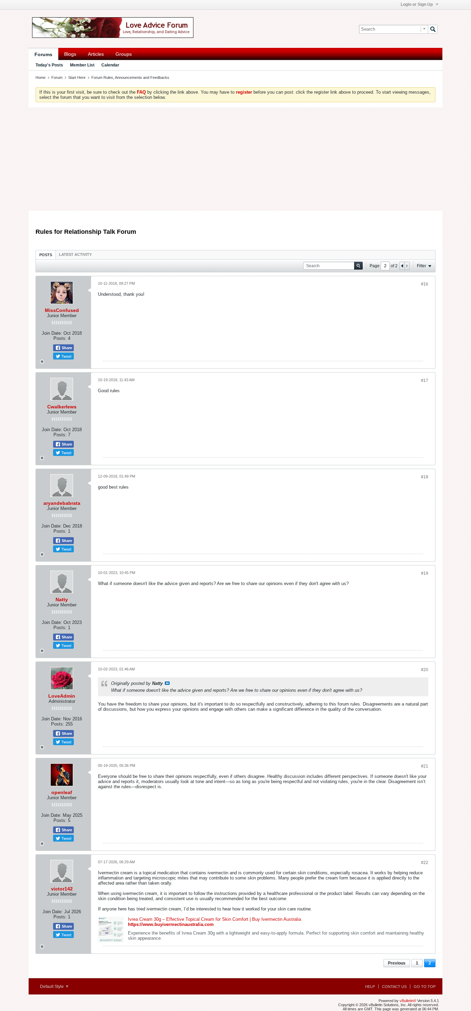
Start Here (77, 77)
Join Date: (52, 333)
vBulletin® (408, 1001)
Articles (96, 54)
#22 (424, 862)
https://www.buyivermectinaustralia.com (171, 924)
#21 (424, 766)
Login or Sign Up (417, 4)
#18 (424, 477)
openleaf (61, 792)
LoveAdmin (61, 696)
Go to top (424, 986)
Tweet (65, 356)
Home (41, 77)
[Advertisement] (235, 159)
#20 (424, 669)
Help (370, 986)
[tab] (46, 254)
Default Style (52, 986)
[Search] (433, 29)
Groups (124, 54)
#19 (424, 573)
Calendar (110, 65)
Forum (56, 77)
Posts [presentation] (45, 255)
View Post (167, 683)
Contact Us (394, 986)
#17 (424, 380)
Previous (396, 963)
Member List (82, 65)
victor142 (62, 889)
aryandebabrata (61, 503)
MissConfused (62, 310)
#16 (424, 284)
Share (66, 348)
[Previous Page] (402, 266)
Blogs (70, 54)
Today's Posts (49, 65)
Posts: (60, 338)
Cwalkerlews (62, 406)
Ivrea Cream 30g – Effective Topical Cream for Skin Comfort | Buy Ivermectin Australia (214, 919)
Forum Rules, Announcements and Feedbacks (130, 77)
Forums (43, 54)
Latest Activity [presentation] (75, 254)
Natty (62, 599)
